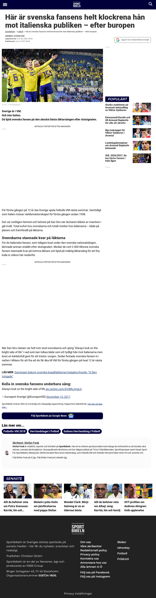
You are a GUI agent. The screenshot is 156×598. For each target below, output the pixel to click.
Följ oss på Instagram (95, 576)
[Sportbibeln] (77, 5)
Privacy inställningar (78, 593)
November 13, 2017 (58, 396)
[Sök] (150, 4)
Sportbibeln (10, 31)
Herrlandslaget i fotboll (44, 431)
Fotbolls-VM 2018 (14, 431)
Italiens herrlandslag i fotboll (82, 431)
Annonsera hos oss (93, 562)
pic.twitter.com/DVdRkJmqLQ (64, 389)
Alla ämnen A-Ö (91, 566)
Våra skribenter (91, 546)
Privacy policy (89, 554)
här (34, 457)
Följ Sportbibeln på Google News (49, 415)
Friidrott (123, 559)
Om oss (85, 542)
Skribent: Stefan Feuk (15, 36)
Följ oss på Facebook (94, 572)
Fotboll (20, 31)
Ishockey (123, 547)
